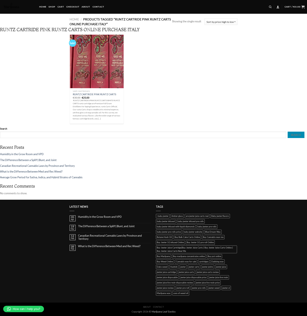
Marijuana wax (163, 293)
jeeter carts (194, 267)
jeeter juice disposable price (193, 277)
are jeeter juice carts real (197, 216)
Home (42, 6)
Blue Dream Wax (213, 232)
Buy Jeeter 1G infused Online (170, 242)
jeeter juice (221, 267)
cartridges (204, 261)
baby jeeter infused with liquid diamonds (176, 226)
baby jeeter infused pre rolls (191, 221)
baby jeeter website (193, 232)
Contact (98, 6)
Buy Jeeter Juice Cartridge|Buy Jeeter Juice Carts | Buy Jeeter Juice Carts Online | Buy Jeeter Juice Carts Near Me (195, 249)
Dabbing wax (217, 261)
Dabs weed (162, 267)
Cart (60, 6)
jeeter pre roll (183, 288)
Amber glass (177, 216)
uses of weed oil (180, 293)
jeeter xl (226, 288)
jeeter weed (214, 288)
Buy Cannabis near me (213, 237)
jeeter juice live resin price (208, 282)
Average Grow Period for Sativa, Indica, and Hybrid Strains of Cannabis (41, 177)
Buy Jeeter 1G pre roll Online (200, 242)
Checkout (72, 6)
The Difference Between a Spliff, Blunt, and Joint (28, 160)
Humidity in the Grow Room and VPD (22, 154)
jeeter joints (207, 267)
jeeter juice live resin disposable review (175, 282)
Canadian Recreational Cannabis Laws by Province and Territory (37, 165)
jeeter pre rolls (199, 288)
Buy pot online (214, 256)
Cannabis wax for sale (186, 261)
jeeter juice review (165, 288)
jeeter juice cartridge (166, 272)
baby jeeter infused (166, 221)
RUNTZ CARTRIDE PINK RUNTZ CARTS (94, 94)
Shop (51, 6)
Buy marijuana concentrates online (189, 256)
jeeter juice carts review (208, 272)
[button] (23, 309)
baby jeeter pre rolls (206, 226)
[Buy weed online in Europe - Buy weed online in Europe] (18, 7)
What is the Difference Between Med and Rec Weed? (31, 171)
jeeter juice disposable (167, 277)
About (86, 6)
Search (3, 128)
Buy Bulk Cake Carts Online (187, 237)
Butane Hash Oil (164, 237)
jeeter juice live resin (218, 277)
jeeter (183, 267)
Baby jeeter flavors (220, 216)
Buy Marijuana (163, 256)
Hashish (173, 267)
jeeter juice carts (186, 272)
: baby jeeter (163, 216)
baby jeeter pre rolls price (169, 232)
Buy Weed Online (165, 261)
